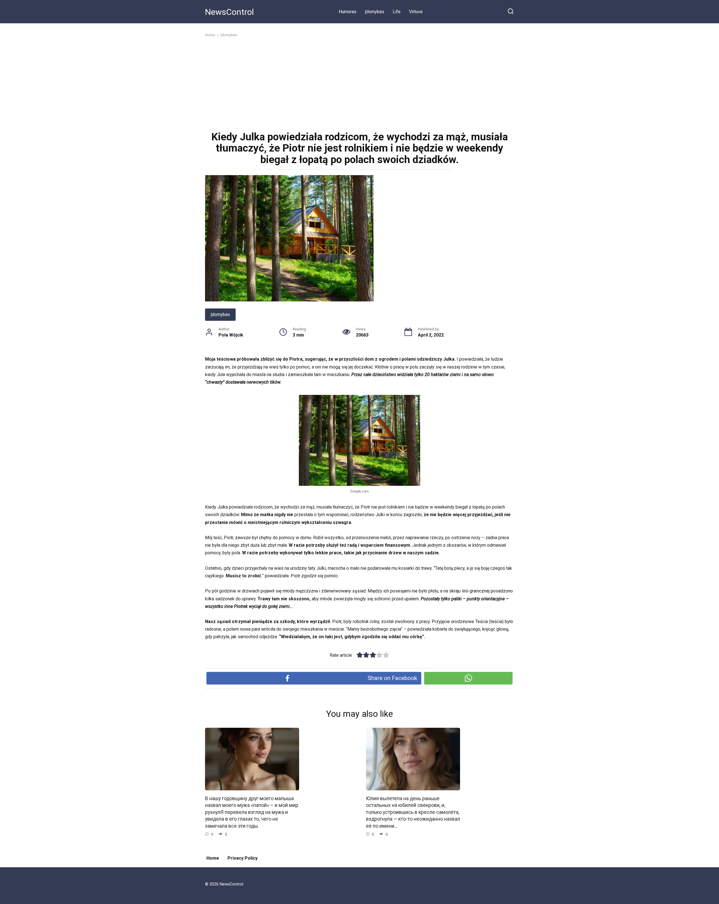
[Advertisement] (359, 83)
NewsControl (229, 12)
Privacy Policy (242, 858)
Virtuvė (415, 11)
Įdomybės (374, 11)
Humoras (347, 11)
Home (212, 858)
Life (397, 11)
